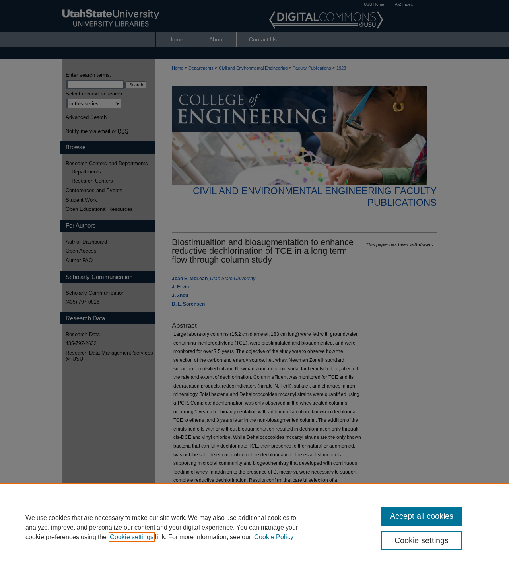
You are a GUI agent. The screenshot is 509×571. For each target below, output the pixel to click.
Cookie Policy (273, 537)
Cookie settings (131, 537)
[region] (254, 527)
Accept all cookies (421, 516)
